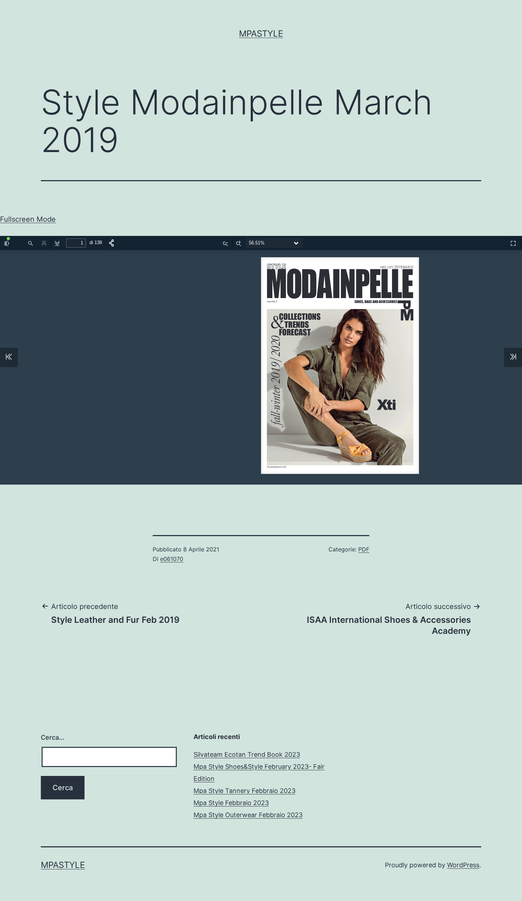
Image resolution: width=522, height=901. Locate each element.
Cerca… (52, 737)
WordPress (463, 865)
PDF (363, 549)
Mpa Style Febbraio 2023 (231, 802)
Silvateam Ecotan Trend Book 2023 (247, 754)
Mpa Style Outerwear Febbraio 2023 (248, 815)
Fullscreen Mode (28, 219)
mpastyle (261, 33)
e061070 (171, 558)
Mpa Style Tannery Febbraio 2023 (244, 790)
